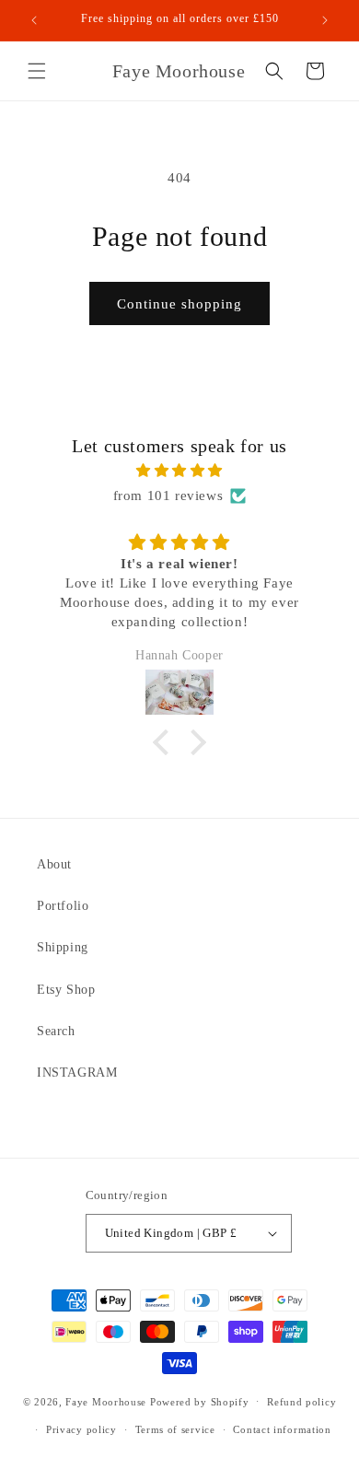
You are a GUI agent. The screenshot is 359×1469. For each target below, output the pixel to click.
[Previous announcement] (34, 20)
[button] (37, 71)
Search (56, 1031)
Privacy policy (81, 1429)
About (54, 864)
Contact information (281, 1429)
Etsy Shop (66, 990)
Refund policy (301, 1401)
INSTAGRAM (77, 1072)
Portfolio (62, 906)
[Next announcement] (325, 20)
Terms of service (175, 1429)
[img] (179, 471)
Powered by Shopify (199, 1400)
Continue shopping (179, 304)
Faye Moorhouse (105, 1400)
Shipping (62, 947)
